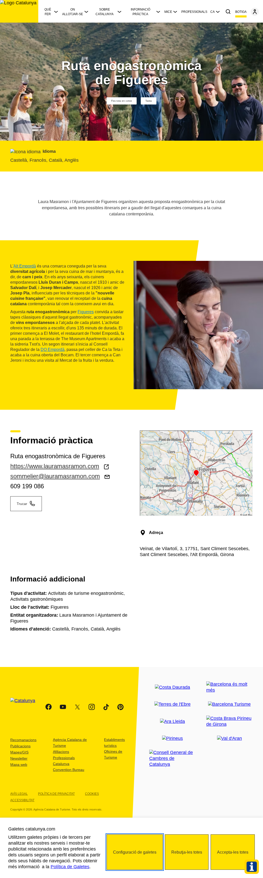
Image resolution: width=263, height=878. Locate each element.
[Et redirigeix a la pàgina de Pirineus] (172, 738)
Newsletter (18, 758)
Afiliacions (61, 752)
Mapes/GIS (19, 752)
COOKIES (92, 794)
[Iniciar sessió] (255, 12)
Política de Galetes (70, 866)
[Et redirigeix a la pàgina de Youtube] (63, 707)
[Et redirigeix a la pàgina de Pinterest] (120, 707)
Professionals (194, 12)
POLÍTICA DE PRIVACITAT (56, 794)
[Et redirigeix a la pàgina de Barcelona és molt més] (229, 687)
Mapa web (18, 764)
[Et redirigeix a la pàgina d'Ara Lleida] (172, 721)
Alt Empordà (24, 266)
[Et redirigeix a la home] (19, 11)
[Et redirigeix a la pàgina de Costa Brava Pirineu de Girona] (229, 721)
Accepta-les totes (232, 852)
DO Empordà (52, 349)
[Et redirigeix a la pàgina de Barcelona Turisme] (229, 704)
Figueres (86, 312)
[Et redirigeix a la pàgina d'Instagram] (92, 707)
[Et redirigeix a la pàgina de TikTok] (106, 707)
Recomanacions (23, 740)
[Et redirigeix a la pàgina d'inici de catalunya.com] (26, 707)
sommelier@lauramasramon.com (55, 476)
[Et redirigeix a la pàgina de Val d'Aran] (229, 738)
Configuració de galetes (134, 852)
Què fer (47, 12)
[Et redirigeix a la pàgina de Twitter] (77, 707)
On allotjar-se (72, 12)
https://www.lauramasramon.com (54, 466)
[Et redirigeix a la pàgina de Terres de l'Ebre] (172, 704)
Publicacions (20, 746)
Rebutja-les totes (186, 852)
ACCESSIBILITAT (22, 800)
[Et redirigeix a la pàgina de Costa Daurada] (172, 687)
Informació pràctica (140, 12)
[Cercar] (228, 12)
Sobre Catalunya (105, 12)
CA (212, 12)
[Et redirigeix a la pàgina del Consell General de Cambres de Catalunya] (172, 758)
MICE (168, 12)
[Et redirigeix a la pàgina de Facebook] (48, 707)
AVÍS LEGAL (19, 794)
